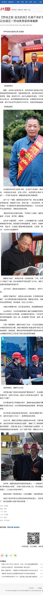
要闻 (25, 9)
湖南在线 (10, 2)
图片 (41, 2)
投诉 (30, 2)
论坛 (35, 2)
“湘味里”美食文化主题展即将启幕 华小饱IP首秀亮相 (18, 573)
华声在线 (4, 2)
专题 (22, 2)
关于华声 (31, 588)
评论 (26, 2)
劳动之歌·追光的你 (13, 527)
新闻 (18, 2)
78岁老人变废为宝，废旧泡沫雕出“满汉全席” (15, 567)
